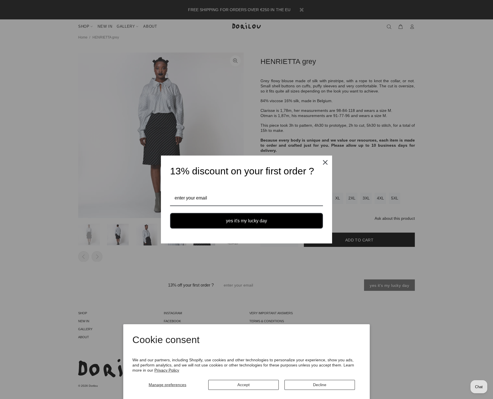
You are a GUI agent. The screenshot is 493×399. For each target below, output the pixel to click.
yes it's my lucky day (246, 220)
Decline (319, 384)
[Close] (325, 162)
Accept (243, 384)
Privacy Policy (166, 370)
